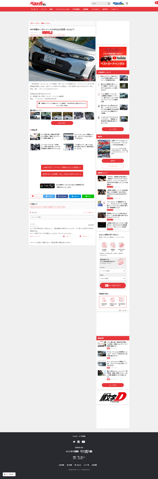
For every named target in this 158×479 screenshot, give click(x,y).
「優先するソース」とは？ (63, 187)
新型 (51, 9)
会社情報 (61, 465)
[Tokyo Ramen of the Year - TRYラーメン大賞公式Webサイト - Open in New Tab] (79, 458)
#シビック (39, 35)
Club (118, 3)
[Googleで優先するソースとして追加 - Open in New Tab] (47, 186)
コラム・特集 (39, 23)
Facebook (78, 442)
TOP (31, 23)
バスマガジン (95, 9)
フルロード (114, 9)
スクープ (44, 9)
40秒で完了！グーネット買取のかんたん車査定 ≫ (62, 167)
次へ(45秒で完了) (113, 285)
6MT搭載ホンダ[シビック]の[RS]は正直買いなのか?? (52, 29)
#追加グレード (52, 35)
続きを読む (62, 123)
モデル (102, 275)
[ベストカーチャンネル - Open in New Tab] (113, 57)
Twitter (74, 442)
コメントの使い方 (88, 212)
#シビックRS (61, 35)
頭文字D (105, 9)
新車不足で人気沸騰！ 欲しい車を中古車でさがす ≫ (62, 174)
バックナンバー (113, 166)
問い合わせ (78, 465)
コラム (48, 23)
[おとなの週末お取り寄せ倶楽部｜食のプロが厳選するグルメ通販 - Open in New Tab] (72, 451)
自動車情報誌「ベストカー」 (38, 3)
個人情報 (69, 465)
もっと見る (112, 129)
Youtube (83, 442)
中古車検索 (76, 9)
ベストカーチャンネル (62, 9)
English (75, 436)
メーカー (102, 267)
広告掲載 (94, 465)
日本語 (83, 436)
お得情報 (85, 9)
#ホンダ (33, 35)
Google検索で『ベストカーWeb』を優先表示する (70, 184)
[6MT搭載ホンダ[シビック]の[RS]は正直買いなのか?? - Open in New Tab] (62, 59)
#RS (45, 35)
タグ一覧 (86, 465)
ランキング (34, 9)
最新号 (113, 161)
